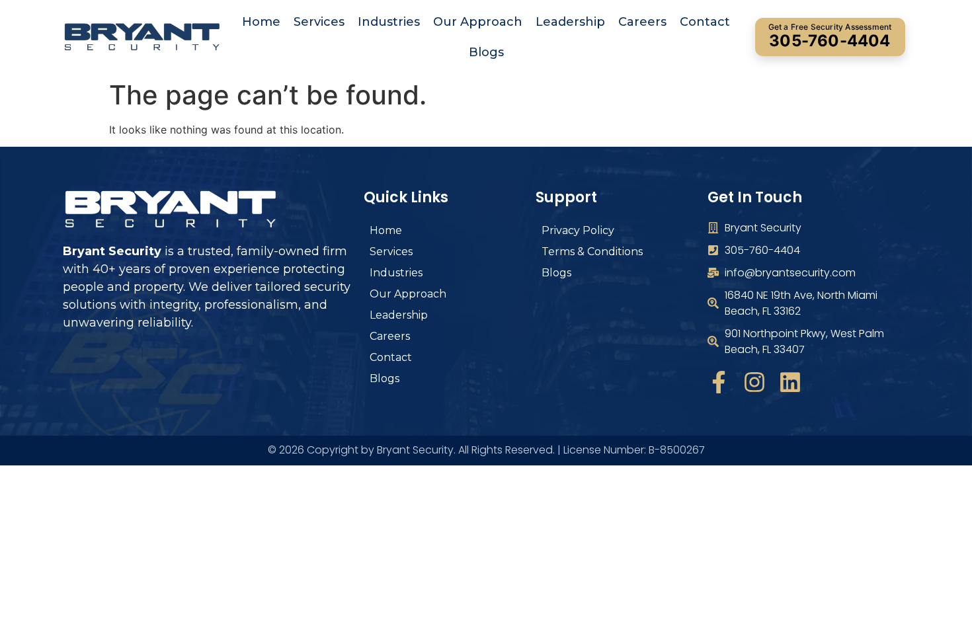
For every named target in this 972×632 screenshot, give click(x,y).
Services (319, 22)
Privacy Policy (578, 230)
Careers (642, 22)
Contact (705, 22)
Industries (389, 22)
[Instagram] (754, 382)
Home (261, 22)
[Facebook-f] (719, 382)
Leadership (570, 22)
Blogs (486, 52)
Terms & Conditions (592, 251)
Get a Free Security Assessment (830, 36)
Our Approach (477, 22)
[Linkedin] (790, 382)
